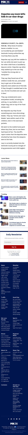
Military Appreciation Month (5, 291)
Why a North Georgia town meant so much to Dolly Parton (9, 161)
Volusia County (4, 286)
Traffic (3, 297)
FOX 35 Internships (5, 362)
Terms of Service (15, 255)
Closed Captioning (5, 377)
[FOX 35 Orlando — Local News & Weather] (5, 2)
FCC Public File (4, 379)
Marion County (4, 279)
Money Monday (16, 314)
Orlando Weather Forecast (17, 272)
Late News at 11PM (5, 342)
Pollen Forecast (16, 281)
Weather (15, 265)
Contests (4, 385)
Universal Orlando (5, 330)
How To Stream (5, 335)
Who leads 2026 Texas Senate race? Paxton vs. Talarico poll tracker (9, 180)
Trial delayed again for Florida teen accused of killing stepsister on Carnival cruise (17, 224)
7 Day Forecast (16, 275)
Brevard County (4, 273)
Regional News (16, 334)
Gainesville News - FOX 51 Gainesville (17, 338)
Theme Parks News (5, 325)
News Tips (16, 350)
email (19, 419)
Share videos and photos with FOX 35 (17, 357)
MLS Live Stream (17, 411)
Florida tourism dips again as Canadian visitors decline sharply (17, 217)
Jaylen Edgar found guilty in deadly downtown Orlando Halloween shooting (16, 211)
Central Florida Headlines (4, 269)
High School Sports (17, 328)
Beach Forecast (16, 279)
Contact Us (3, 357)
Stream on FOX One (16, 385)
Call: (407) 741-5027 (17, 352)
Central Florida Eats (5, 346)
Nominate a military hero (5, 288)
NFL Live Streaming (17, 388)
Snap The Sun (16, 288)
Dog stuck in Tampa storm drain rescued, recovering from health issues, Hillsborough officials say (8, 168)
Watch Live (21, 2)
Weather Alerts (16, 270)
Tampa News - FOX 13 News (17, 341)
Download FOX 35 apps (5, 367)
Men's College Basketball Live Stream (16, 402)
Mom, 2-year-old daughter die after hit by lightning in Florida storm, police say (17, 198)
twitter (11, 419)
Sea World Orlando (5, 328)
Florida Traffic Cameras (4, 307)
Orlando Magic (16, 323)
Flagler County (4, 275)
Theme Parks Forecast (16, 277)
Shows (3, 334)
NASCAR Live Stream (16, 395)
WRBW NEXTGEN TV (5, 372)
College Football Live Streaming (16, 391)
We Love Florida (16, 299)
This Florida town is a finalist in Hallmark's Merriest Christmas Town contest (18, 205)
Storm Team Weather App (16, 285)
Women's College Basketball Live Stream (17, 407)
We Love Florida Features (5, 322)
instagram (14, 419)
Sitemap (3, 293)
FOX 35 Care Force (17, 301)
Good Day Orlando (5, 339)
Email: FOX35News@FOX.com (18, 354)
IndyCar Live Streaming (16, 398)
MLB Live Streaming (17, 393)
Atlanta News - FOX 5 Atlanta (17, 344)
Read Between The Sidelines (17, 320)
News (9, 19)
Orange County (4, 280)
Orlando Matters (5, 341)
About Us (4, 350)
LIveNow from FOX (5, 344)
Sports (15, 318)
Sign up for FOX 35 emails (5, 364)
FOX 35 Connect (16, 360)
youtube (17, 419)
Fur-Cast (15, 311)
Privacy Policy (15, 253)
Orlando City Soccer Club (17, 325)
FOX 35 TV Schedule (5, 337)
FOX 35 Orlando (4, 19)
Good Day (16, 297)
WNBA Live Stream (17, 409)
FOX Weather (16, 283)
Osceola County (5, 282)
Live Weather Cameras (16, 268)
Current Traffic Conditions (4, 301)
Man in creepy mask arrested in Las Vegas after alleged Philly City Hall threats (9, 174)
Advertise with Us (5, 370)
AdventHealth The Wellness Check (17, 305)
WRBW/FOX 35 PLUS (4, 375)
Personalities (4, 358)
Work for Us (4, 360)
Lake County (4, 277)
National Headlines (5, 272)
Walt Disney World (5, 326)
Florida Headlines (5, 267)
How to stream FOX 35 (5, 353)
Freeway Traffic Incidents (4, 304)
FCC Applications (5, 381)
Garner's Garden (16, 309)
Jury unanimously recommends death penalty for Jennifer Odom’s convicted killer (9, 187)
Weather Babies (16, 302)
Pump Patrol (4, 299)
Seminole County (5, 284)
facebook (8, 419)
